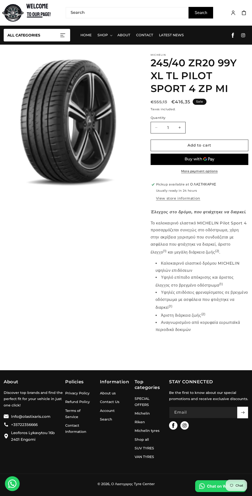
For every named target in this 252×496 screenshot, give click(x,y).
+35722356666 (24, 424)
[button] (243, 12)
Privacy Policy (77, 393)
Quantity (158, 118)
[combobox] (139, 12)
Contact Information (75, 428)
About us (108, 393)
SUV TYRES (144, 448)
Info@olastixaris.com (30, 416)
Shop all (142, 439)
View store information (178, 198)
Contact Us (109, 402)
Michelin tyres (147, 430)
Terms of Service (72, 413)
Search (201, 13)
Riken (140, 422)
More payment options (199, 171)
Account (107, 410)
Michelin (142, 413)
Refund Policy (77, 402)
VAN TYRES (144, 457)
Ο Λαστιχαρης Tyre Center (133, 484)
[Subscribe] (242, 412)
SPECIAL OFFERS (142, 401)
